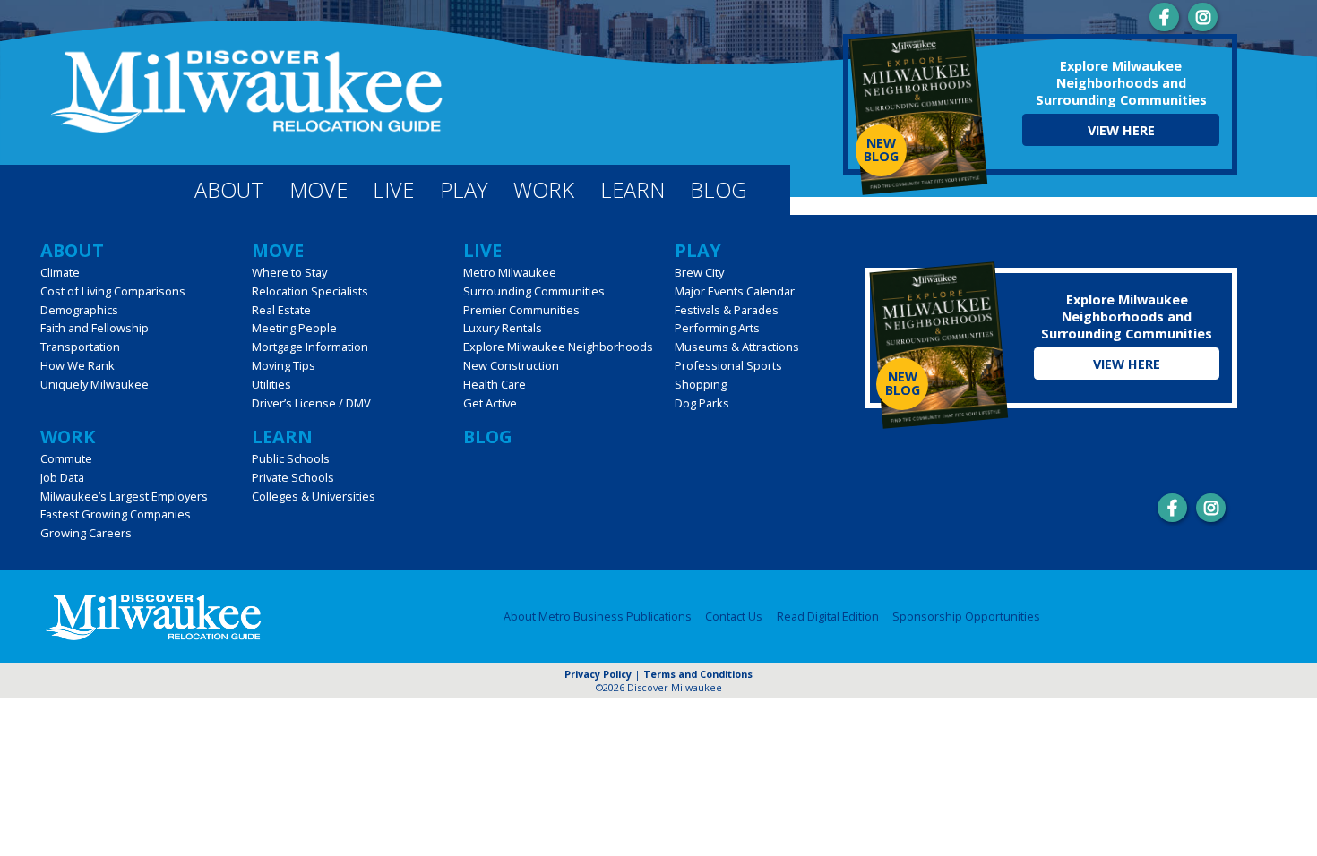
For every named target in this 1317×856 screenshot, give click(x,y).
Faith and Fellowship (94, 328)
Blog (718, 189)
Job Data (62, 477)
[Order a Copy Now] (917, 113)
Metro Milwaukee (509, 272)
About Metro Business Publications (598, 616)
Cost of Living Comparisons (112, 291)
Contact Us (733, 616)
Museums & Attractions (737, 346)
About (228, 189)
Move (318, 189)
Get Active (490, 403)
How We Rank (77, 365)
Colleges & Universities (313, 496)
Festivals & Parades (727, 310)
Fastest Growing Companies (115, 514)
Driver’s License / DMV (311, 403)
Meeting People (294, 328)
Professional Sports (728, 365)
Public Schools (291, 458)
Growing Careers (86, 533)
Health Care (494, 384)
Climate (60, 272)
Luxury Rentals (502, 328)
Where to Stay (289, 272)
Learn (632, 189)
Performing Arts (717, 328)
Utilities (271, 384)
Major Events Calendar (735, 291)
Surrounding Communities (534, 291)
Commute (66, 458)
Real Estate (281, 310)
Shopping (701, 384)
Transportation (80, 346)
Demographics (79, 310)
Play (464, 189)
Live (393, 189)
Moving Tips (283, 365)
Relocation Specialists (310, 291)
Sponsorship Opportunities (966, 616)
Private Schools (293, 477)
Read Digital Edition (828, 616)
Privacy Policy (598, 674)
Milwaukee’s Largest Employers (124, 496)
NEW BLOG (881, 149)
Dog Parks (702, 403)
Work (543, 189)
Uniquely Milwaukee (94, 384)
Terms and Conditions (698, 674)
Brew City (699, 272)
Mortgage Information (310, 346)
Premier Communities (521, 310)
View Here (1121, 130)
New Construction (511, 365)
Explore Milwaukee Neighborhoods (558, 346)
